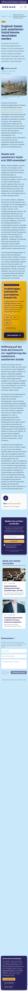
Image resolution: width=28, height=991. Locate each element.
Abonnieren (14, 541)
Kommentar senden (19, 672)
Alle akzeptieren (9, 979)
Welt (10, 16)
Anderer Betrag (11, 328)
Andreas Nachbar (14, 503)
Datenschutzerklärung (10, 547)
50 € (7, 323)
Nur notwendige (9, 983)
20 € (15, 317)
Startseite (3, 16)
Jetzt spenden (23, 2)
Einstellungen (8, 987)
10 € (7, 317)
